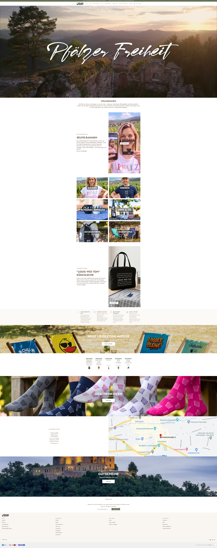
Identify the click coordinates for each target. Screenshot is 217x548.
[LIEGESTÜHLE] (124, 231)
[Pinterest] (212, 539)
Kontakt (3, 520)
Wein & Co (58, 526)
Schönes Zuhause (59, 524)
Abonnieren (116, 509)
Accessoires (58, 528)
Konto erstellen (112, 522)
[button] (90, 4)
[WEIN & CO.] (124, 209)
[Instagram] (214, 539)
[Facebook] (210, 539)
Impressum (165, 520)
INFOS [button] (3, 518)
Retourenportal (5, 526)
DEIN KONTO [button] (112, 518)
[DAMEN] (92, 187)
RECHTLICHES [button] (165, 518)
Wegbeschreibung (54, 443)
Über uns (4, 522)
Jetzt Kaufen (124, 143)
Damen (57, 520)
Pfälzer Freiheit (200, 545)
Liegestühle (58, 530)
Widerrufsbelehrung (167, 526)
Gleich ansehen (108, 343)
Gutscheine (58, 534)
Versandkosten (5, 524)
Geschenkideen (59, 532)
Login (110, 520)
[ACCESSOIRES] (92, 231)
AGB (164, 522)
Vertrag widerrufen (167, 528)
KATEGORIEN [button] (58, 518)
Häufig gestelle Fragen (7, 528)
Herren (57, 522)
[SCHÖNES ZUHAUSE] (92, 209)
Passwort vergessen (113, 524)
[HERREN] (124, 187)
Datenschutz (165, 524)
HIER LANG (108, 400)
